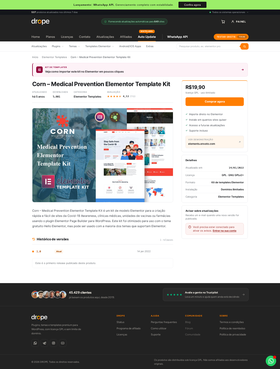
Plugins (56, 46)
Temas (73, 46)
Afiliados (126, 37)
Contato (84, 37)
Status (120, 322)
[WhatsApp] (35, 343)
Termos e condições (232, 322)
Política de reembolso (232, 328)
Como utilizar (158, 328)
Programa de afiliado (129, 328)
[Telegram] (44, 343)
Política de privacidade (233, 334)
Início (35, 57)
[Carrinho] (223, 21)
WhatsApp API (177, 37)
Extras (150, 46)
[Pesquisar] (245, 46)
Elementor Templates (54, 57)
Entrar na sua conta (224, 230)
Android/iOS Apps (130, 46)
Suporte (156, 334)
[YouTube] (62, 343)
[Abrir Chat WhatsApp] (271, 361)
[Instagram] (53, 343)
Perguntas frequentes (164, 322)
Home (35, 37)
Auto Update (147, 35)
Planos (50, 37)
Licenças (67, 37)
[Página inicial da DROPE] (40, 21)
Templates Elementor (98, 46)
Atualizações (105, 37)
